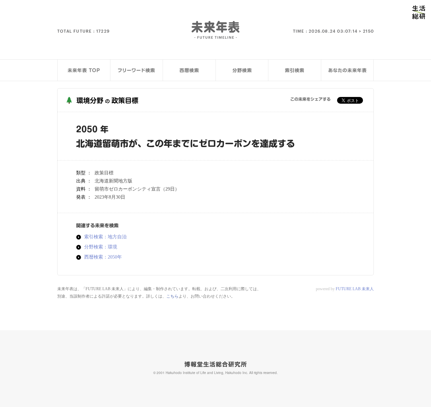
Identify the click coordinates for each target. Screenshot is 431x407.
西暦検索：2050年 (103, 257)
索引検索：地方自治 (105, 237)
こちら (172, 296)
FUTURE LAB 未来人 (355, 288)
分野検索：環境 (100, 247)
